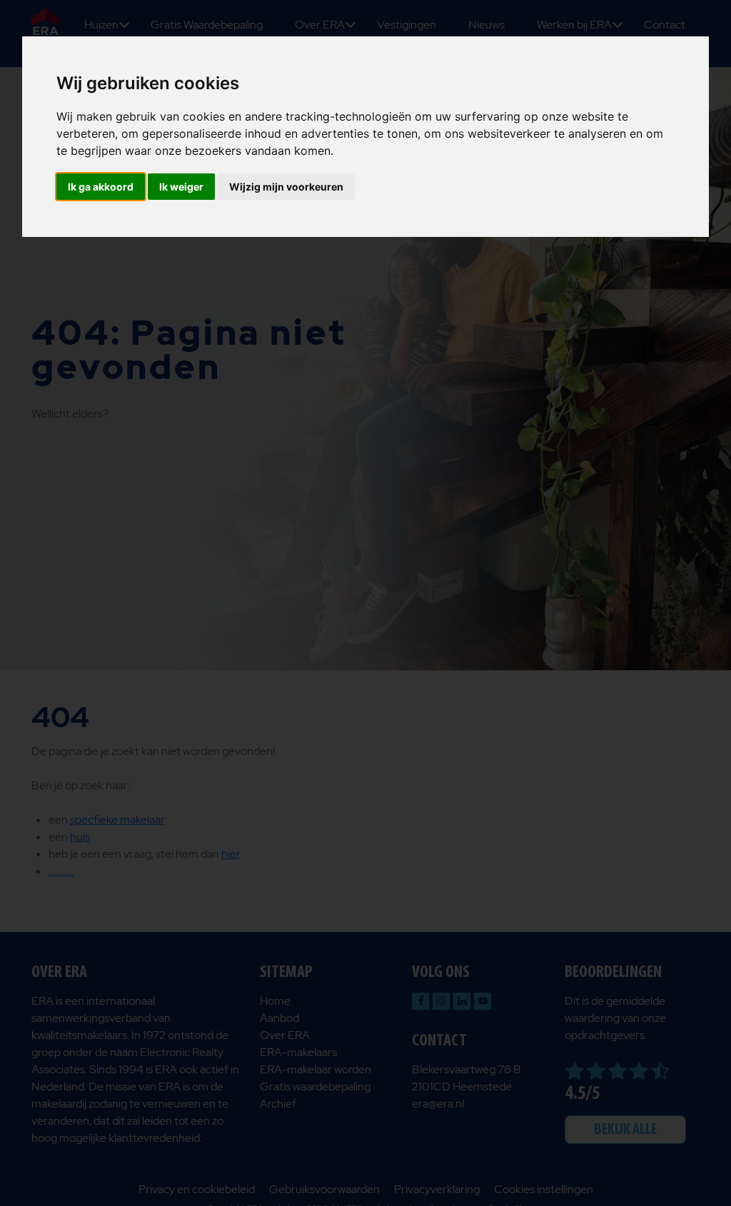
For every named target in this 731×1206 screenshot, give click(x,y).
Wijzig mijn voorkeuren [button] (286, 187)
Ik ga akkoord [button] (100, 187)
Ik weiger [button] (181, 187)
